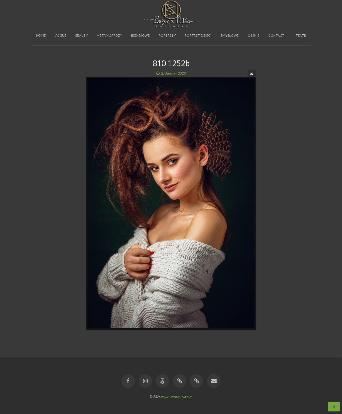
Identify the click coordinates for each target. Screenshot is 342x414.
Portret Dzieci (198, 35)
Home (41, 35)
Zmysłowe (230, 35)
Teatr (301, 35)
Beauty (81, 35)
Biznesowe (140, 35)
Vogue (60, 35)
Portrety (167, 35)
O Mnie (253, 35)
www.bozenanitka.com (176, 397)
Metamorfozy (109, 35)
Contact (276, 35)
